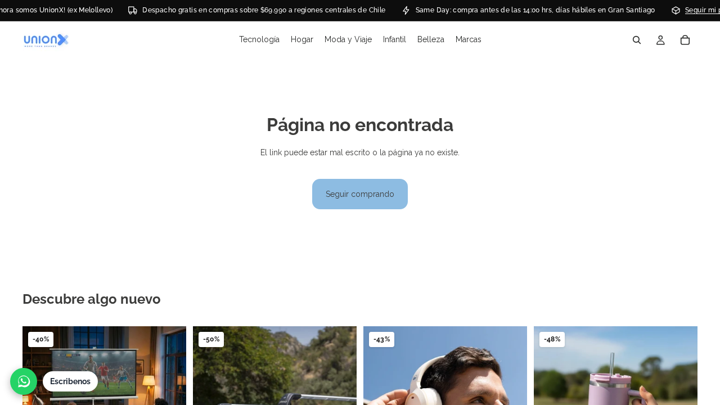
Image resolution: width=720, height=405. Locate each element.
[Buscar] (636, 40)
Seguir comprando (360, 194)
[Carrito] (685, 40)
